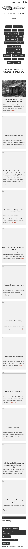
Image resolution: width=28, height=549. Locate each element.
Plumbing (18, 52)
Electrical (21, 30)
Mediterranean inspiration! (14, 356)
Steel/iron (15, 55)
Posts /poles (7, 55)
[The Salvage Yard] (14, 10)
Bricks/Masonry (18, 27)
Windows (10, 62)
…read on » (12, 110)
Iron (9, 46)
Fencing (15, 33)
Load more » (6, 518)
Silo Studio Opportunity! (14, 321)
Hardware (13, 39)
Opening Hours (17, 2)
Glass (7, 39)
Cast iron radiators (14, 427)
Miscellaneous (10, 52)
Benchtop (8, 27)
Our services (6, 536)
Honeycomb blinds (10, 43)
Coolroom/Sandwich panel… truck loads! (14, 248)
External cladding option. (14, 135)
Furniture (14, 36)
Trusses (21, 59)
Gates (20, 36)
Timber (14, 59)
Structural (7, 59)
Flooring (8, 36)
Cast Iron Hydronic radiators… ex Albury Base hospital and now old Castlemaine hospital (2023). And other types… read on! (14, 174)
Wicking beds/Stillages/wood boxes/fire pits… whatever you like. (14, 465)
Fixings (21, 33)
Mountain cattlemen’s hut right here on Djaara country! (14, 100)
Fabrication (7, 33)
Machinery (18, 49)
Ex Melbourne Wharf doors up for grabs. (14, 501)
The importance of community (10, 528)
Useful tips (6, 543)
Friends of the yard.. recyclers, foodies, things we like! (13, 532)
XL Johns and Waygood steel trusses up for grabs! (14, 211)
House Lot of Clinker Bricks (14, 391)
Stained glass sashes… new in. (14, 285)
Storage (22, 55)
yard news (17, 62)
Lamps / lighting (16, 46)
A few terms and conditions (10, 540)
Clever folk (7, 30)
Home (20, 39)
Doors (14, 30)
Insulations (20, 43)
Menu (14, 18)
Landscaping (10, 49)
